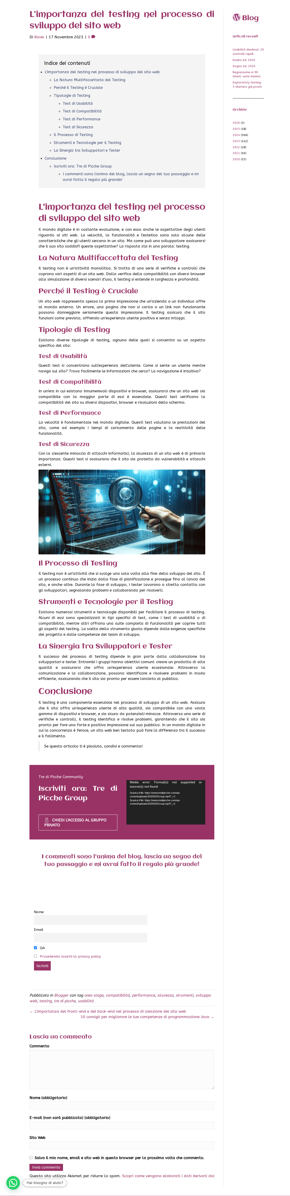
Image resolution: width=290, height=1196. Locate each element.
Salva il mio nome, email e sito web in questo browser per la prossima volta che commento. (119, 1157)
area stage (93, 995)
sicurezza (165, 995)
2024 (236, 135)
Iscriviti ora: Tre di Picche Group (83, 166)
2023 (236, 141)
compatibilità (118, 995)
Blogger (61, 995)
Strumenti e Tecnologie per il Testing (87, 142)
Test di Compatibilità (82, 111)
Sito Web (37, 1137)
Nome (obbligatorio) (48, 1097)
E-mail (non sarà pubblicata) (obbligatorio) (69, 1117)
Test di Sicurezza (78, 127)
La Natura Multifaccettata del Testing (89, 80)
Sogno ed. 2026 (244, 66)
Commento (39, 1046)
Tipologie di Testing (72, 95)
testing (45, 1001)
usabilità (85, 1001)
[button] (13, 1183)
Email (38, 930)
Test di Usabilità (78, 103)
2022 (236, 147)
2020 (236, 159)
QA (42, 948)
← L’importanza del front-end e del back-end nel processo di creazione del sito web (107, 1011)
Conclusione (55, 158)
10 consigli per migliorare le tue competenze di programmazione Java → (147, 1016)
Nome (39, 912)
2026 (236, 122)
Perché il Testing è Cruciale (78, 87)
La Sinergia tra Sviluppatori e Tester (87, 150)
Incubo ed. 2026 (244, 60)
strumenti (184, 995)
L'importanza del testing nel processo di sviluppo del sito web (102, 72)
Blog (250, 18)
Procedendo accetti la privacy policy (70, 956)
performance (143, 995)
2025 (236, 129)
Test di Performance (81, 119)
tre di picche (64, 1001)
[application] (165, 802)
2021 (236, 153)
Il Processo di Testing (73, 134)
